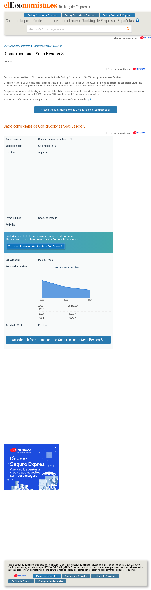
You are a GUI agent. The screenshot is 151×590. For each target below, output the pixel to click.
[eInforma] (20, 574)
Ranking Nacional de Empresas (42, 15)
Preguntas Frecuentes (46, 576)
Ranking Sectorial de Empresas (117, 15)
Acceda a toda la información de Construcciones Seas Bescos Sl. (75, 109)
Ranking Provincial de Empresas (80, 15)
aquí (89, 99)
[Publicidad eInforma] (31, 489)
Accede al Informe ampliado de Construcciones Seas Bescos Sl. (58, 340)
